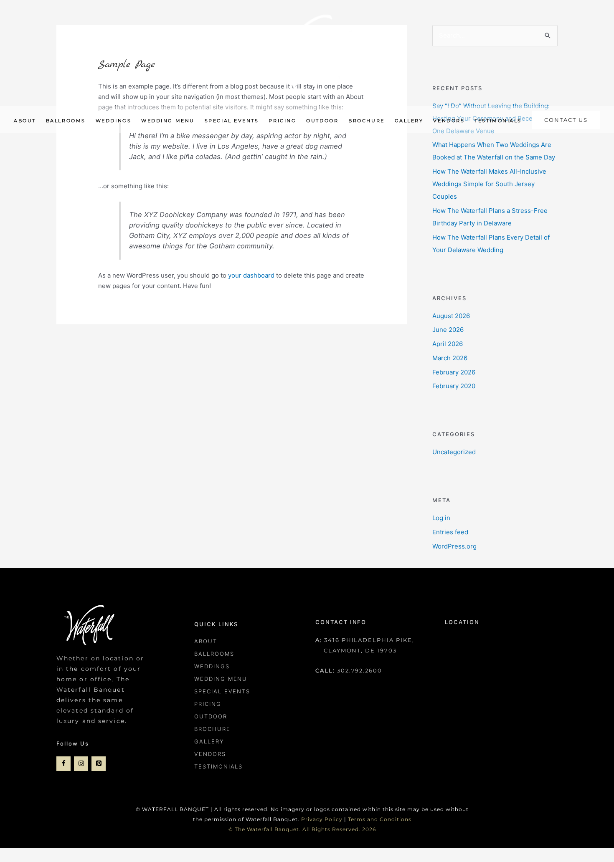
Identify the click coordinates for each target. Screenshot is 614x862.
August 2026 (451, 316)
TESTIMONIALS (218, 766)
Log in (441, 518)
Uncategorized (454, 452)
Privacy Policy (322, 819)
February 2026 (453, 372)
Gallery (209, 741)
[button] (566, 120)
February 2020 (453, 386)
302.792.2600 (359, 670)
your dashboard (251, 275)
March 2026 (449, 358)
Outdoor (210, 716)
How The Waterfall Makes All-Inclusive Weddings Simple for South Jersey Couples (489, 183)
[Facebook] (63, 763)
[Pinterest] (98, 763)
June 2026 (448, 330)
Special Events (222, 691)
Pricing (207, 703)
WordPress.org (454, 546)
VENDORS (210, 754)
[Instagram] (81, 763)
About (205, 641)
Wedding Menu (220, 678)
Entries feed (450, 532)
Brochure (212, 728)
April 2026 (447, 344)
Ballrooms (214, 653)
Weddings (212, 666)
